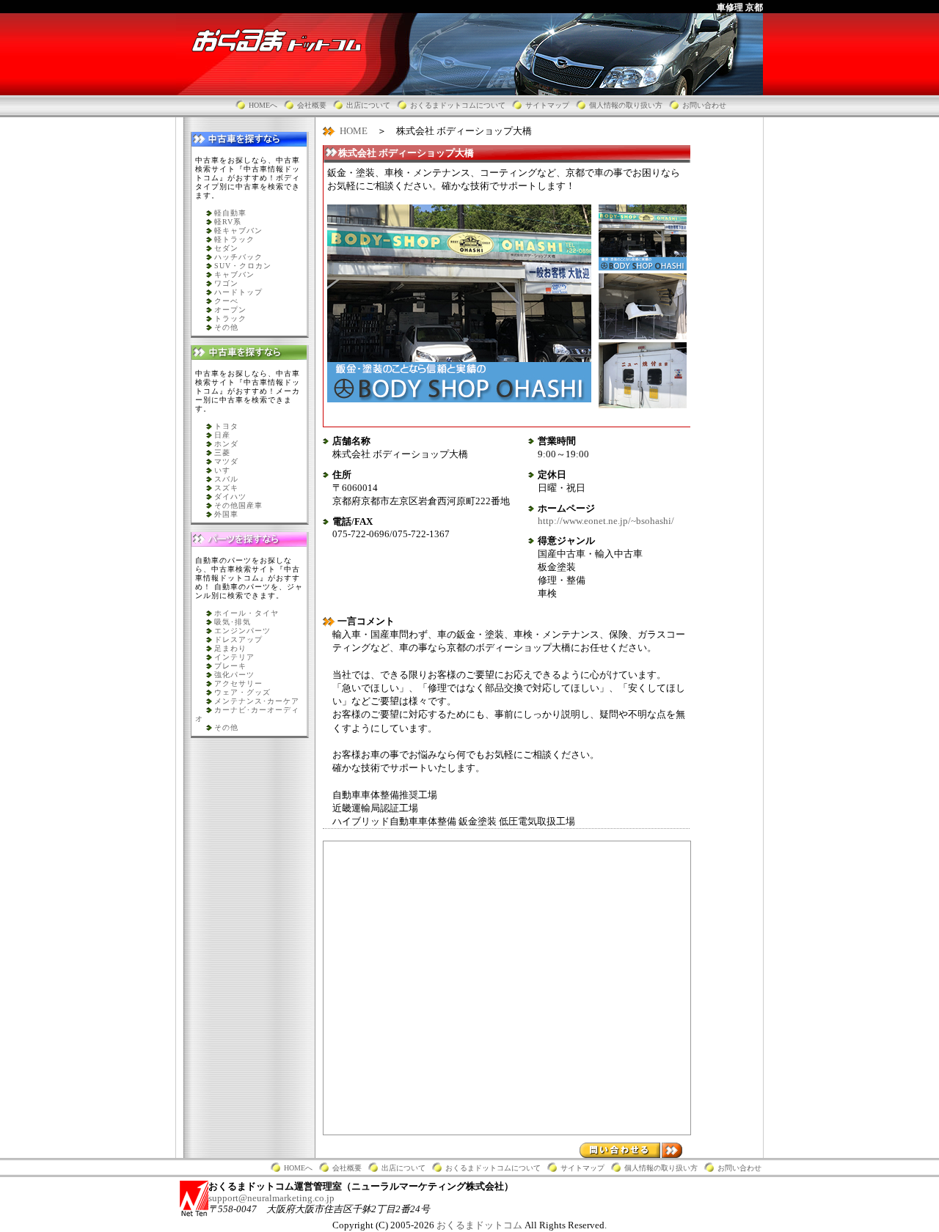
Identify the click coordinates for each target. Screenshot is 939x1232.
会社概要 (311, 105)
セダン (226, 248)
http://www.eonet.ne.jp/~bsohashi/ (606, 520)
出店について (368, 105)
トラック (230, 318)
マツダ (226, 461)
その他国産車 (238, 505)
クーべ (226, 301)
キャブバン (234, 274)
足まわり (230, 648)
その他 (226, 327)
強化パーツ (234, 675)
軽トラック (234, 239)
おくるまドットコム (480, 1225)
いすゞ (226, 470)
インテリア (234, 657)
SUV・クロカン (242, 266)
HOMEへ (263, 105)
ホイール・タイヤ (246, 613)
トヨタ (226, 426)
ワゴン (226, 283)
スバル (226, 479)
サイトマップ (547, 105)
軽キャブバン (238, 230)
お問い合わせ (704, 105)
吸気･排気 (232, 622)
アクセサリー (238, 683)
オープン (230, 310)
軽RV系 (227, 222)
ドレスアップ (238, 639)
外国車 (226, 514)
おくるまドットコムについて (457, 105)
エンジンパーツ (242, 631)
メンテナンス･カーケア (256, 701)
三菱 (222, 453)
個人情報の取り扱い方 (625, 105)
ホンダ (226, 444)
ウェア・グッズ (242, 692)
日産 (222, 435)
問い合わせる (631, 1150)
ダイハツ (230, 497)
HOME (354, 130)
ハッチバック (238, 257)
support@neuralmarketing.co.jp (271, 1197)
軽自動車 (230, 213)
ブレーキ (230, 666)
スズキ (226, 488)
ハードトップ (238, 292)
